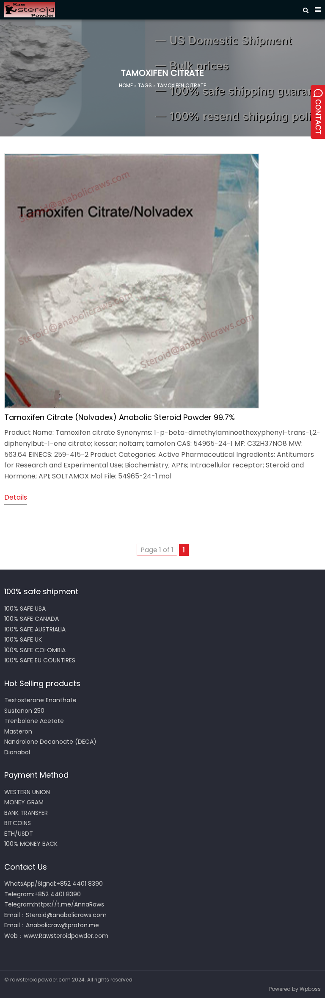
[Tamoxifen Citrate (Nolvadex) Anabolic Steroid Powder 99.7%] (131, 406)
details (15, 497)
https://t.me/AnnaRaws (69, 904)
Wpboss (310, 988)
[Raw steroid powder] (137, 9)
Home (126, 85)
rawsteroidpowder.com (40, 979)
